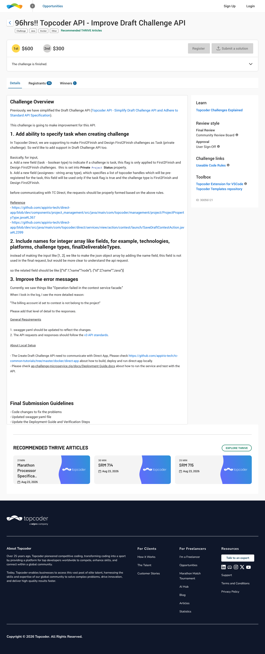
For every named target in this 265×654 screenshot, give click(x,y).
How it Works (146, 557)
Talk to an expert (237, 558)
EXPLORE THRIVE (237, 448)
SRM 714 (105, 464)
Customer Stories (148, 573)
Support (226, 575)
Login (250, 6)
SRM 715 (186, 464)
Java (33, 30)
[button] (32, 6)
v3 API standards (96, 335)
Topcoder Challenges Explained (219, 110)
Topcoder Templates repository (219, 189)
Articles (184, 603)
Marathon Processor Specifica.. (27, 470)
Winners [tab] (68, 83)
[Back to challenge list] (10, 22)
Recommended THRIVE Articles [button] (81, 30)
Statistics (185, 611)
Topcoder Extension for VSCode (219, 184)
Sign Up (230, 6)
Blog (182, 595)
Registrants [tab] (40, 83)
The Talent (144, 565)
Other (54, 30)
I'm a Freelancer (189, 557)
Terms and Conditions (235, 583)
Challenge (21, 30)
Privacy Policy (230, 592)
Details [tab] (15, 83)
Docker (43, 30)
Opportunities (53, 6)
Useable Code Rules (211, 165)
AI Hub (184, 587)
